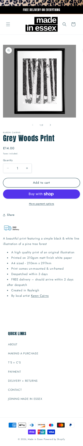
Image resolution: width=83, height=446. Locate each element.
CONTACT (15, 390)
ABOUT (13, 344)
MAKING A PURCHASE (23, 353)
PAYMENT (14, 372)
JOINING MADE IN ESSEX (25, 399)
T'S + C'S (14, 362)
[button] (8, 24)
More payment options (41, 204)
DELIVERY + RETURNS (23, 381)
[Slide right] (50, 125)
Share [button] (11, 215)
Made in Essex (35, 439)
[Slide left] (32, 125)
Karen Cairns (40, 296)
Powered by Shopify (54, 439)
